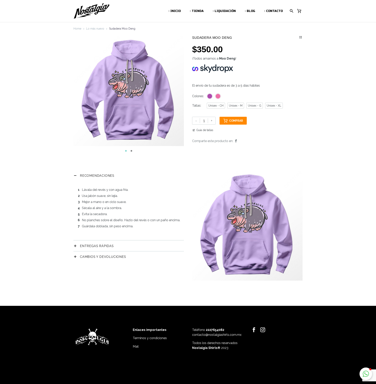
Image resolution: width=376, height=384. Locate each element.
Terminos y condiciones (150, 338)
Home (77, 28)
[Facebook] (236, 141)
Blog (251, 11)
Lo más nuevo (95, 28)
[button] (126, 151)
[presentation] (78, 92)
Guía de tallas (204, 130)
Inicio (175, 11)
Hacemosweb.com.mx (208, 361)
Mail (136, 346)
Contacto (274, 11)
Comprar (236, 120)
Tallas (196, 105)
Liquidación (225, 11)
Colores (197, 96)
